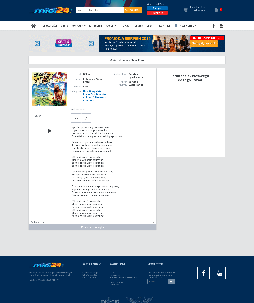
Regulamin (115, 275)
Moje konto (186, 25)
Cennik (139, 25)
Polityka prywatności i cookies (124, 277)
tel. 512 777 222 (89, 275)
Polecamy (114, 284)
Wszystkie (95, 91)
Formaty (77, 25)
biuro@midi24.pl (90, 272)
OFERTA (151, 25)
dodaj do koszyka (94, 227)
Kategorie (95, 25)
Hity (85, 91)
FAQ (112, 279)
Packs (110, 25)
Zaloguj (157, 8)
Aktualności (49, 25)
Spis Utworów (117, 282)
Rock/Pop (89, 94)
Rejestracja (157, 12)
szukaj (134, 9)
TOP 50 (125, 25)
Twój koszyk (197, 9)
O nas (64, 25)
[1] (217, 10)
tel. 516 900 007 (90, 277)
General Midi (86, 118)
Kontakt (164, 25)
